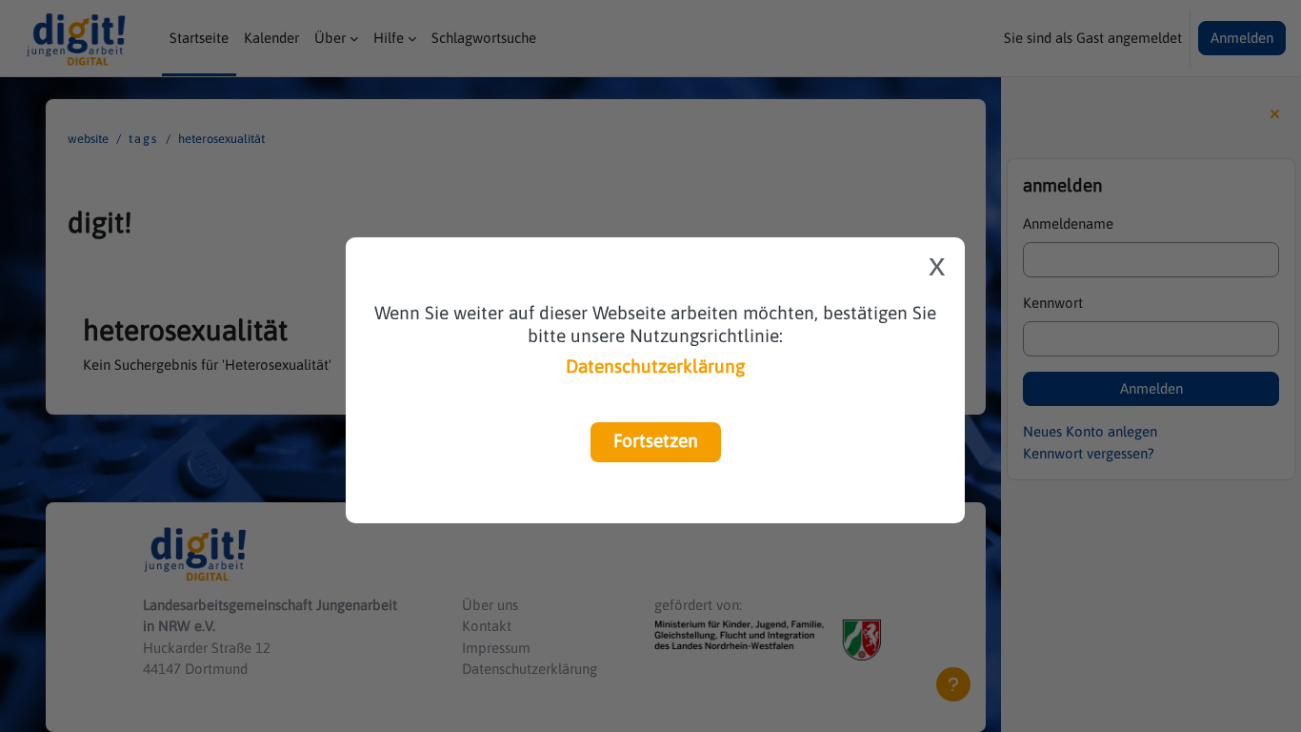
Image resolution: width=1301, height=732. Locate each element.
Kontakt (486, 626)
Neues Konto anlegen (1090, 431)
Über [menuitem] (330, 38)
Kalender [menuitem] (271, 38)
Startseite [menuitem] (199, 38)
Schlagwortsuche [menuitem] (483, 38)
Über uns (490, 605)
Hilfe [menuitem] (388, 38)
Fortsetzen (655, 440)
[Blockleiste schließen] (1274, 114)
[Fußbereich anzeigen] (953, 684)
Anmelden (1242, 38)
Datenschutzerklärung (655, 366)
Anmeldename (1068, 223)
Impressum (496, 648)
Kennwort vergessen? (1088, 453)
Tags (143, 139)
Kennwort (1053, 303)
